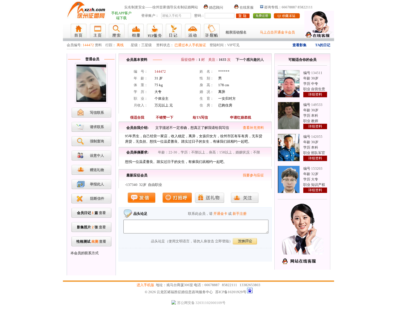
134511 (316, 73)
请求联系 (97, 127)
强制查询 (97, 141)
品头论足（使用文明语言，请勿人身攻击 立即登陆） (192, 241)
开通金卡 (220, 214)
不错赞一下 (164, 117)
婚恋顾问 (215, 7)
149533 (316, 105)
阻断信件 (97, 198)
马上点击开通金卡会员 (277, 32)
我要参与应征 (253, 175)
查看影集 (299, 45)
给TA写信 (200, 117)
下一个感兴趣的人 (250, 60)
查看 (102, 213)
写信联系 (97, 113)
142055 (316, 137)
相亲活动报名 (236, 32)
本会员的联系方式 (84, 253)
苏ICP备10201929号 (230, 292)
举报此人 (97, 184)
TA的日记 (322, 45)
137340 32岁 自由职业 (144, 185)
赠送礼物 (97, 170)
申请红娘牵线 (240, 117)
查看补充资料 (253, 128)
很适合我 (137, 117)
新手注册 (240, 214)
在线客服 (246, 7)
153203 (316, 168)
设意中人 (97, 155)
